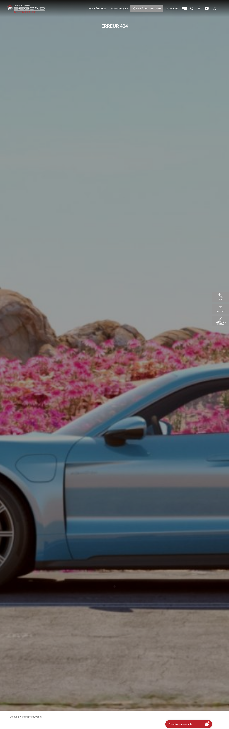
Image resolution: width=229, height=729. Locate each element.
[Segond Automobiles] (26, 9)
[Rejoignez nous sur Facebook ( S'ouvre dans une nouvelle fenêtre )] (199, 8)
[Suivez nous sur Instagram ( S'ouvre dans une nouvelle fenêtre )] (214, 8)
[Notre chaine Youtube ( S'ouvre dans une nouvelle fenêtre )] (206, 8)
